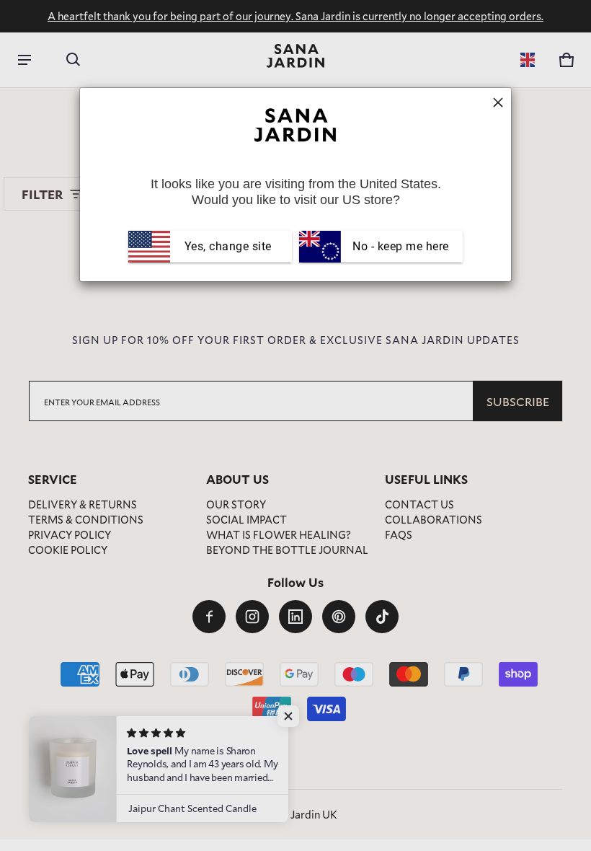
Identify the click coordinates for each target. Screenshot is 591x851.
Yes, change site (228, 246)
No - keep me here (399, 246)
